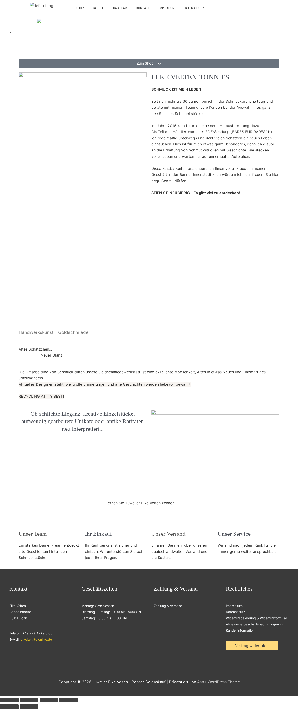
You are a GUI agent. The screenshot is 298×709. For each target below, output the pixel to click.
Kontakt (143, 8)
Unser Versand (168, 534)
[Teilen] (49, 700)
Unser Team (33, 534)
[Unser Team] (24, 522)
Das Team (120, 8)
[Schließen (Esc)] (68, 700)
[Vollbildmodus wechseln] (29, 700)
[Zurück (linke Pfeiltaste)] (9, 706)
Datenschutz (194, 8)
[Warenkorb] (270, 8)
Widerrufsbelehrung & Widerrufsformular (256, 618)
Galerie (98, 8)
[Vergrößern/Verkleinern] (9, 700)
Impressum (167, 8)
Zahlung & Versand (168, 606)
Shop (80, 8)
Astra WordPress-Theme (218, 681)
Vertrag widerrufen (251, 645)
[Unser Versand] (157, 522)
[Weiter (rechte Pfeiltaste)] (29, 706)
